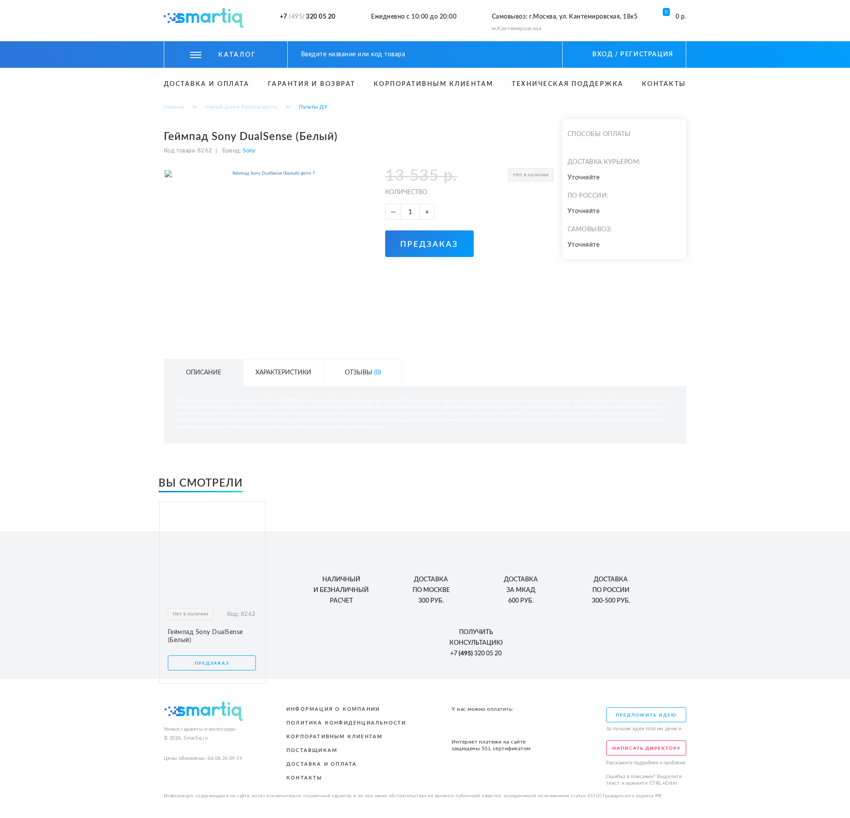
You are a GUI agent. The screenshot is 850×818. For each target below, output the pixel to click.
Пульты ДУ (313, 106)
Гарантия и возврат (311, 84)
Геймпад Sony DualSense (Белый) (205, 636)
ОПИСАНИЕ (203, 373)
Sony (248, 151)
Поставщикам (311, 750)
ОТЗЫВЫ (363, 373)
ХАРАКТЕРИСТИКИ (283, 373)
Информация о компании (333, 709)
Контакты (664, 84)
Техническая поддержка (568, 84)
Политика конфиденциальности (346, 723)
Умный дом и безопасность (241, 106)
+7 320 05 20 (308, 17)
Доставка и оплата (207, 84)
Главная (174, 106)
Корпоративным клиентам (434, 84)
